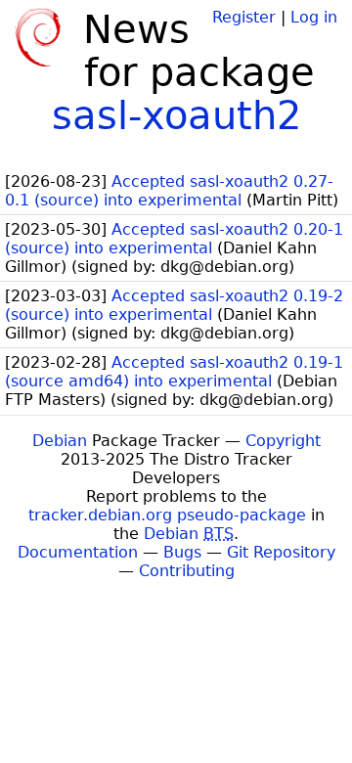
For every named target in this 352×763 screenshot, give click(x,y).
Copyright (283, 440)
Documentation (78, 552)
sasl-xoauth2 (176, 115)
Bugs (182, 552)
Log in (313, 17)
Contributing (187, 570)
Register (244, 17)
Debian (59, 440)
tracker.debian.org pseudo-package (167, 515)
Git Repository (281, 552)
